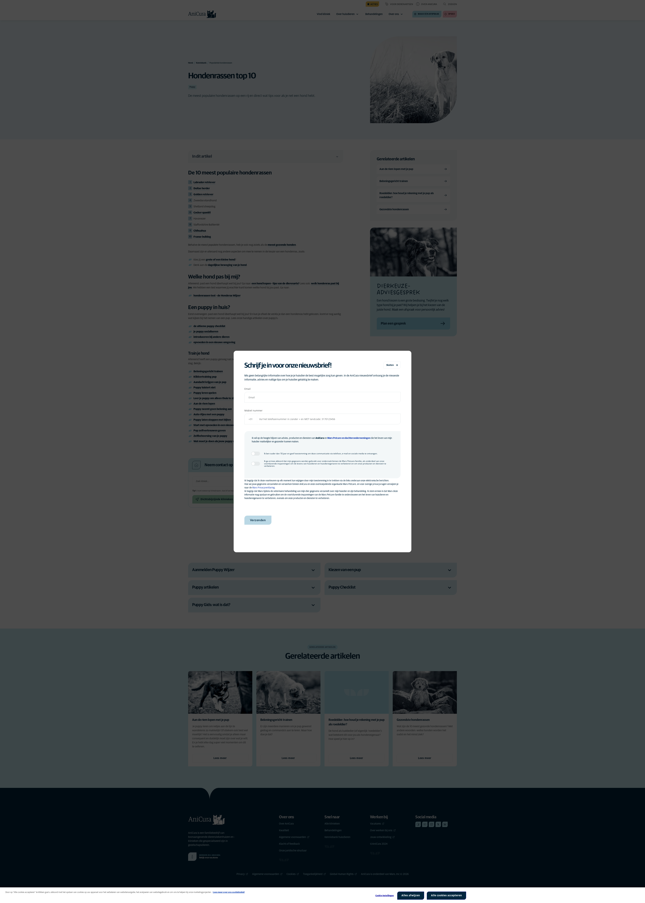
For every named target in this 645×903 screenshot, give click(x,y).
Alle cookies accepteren (446, 895)
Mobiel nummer (253, 410)
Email (247, 388)
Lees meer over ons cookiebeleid (229, 892)
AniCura (319, 438)
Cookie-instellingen (384, 896)
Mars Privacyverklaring (263, 488)
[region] (322, 895)
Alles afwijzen (410, 895)
